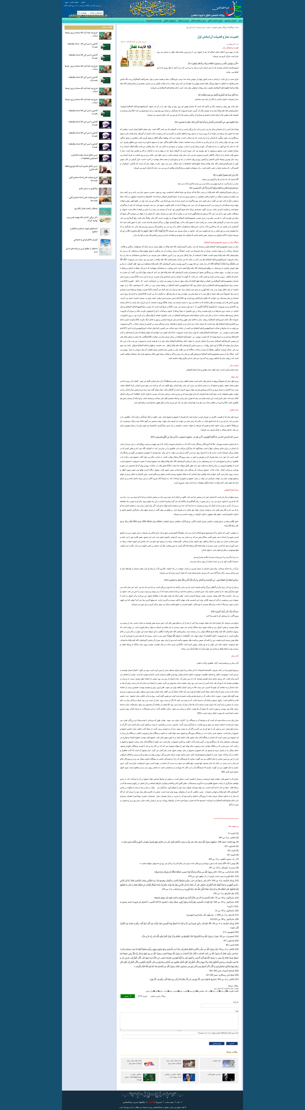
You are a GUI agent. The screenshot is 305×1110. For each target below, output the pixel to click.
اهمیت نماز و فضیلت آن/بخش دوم (226, 988)
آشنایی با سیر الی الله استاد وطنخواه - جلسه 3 (83, 123)
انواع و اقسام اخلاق (215, 20)
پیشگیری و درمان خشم (88, 188)
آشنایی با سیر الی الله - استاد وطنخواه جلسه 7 (83, 45)
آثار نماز (223, 991)
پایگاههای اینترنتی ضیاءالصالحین (134, 1102)
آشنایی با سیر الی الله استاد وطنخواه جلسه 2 (83, 134)
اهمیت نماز (184, 991)
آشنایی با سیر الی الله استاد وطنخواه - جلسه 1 (83, 145)
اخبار (150, 1102)
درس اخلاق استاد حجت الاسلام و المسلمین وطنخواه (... (84, 156)
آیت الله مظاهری (204, 991)
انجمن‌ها (159, 1102)
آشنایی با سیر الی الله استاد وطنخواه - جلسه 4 (83, 112)
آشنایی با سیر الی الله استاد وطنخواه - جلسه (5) (83, 79)
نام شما (235, 1002)
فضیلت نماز (173, 991)
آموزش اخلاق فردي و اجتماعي (86, 240)
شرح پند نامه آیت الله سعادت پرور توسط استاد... (81, 34)
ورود (66, 2)
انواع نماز (193, 991)
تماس (83, 2)
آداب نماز (215, 991)
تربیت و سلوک (183, 20)
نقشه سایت (74, 2)
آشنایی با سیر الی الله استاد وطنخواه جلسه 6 (83, 56)
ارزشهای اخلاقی (170, 20)
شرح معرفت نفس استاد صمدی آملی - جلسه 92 (83, 199)
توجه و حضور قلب (214, 1074)
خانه (240, 20)
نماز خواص (149, 991)
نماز (156, 991)
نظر (236, 1011)
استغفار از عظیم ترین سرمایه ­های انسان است (82, 250)
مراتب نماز (164, 991)
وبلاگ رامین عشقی (219, 27)
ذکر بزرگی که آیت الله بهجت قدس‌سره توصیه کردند (82, 219)
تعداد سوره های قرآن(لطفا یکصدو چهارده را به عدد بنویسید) (218, 1033)
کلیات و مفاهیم (230, 20)
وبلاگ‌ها (231, 27)
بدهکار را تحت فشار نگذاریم (86, 208)
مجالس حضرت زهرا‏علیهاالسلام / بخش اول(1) (133, 1077)
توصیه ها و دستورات (153, 20)
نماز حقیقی (217, 1061)
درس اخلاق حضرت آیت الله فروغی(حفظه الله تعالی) (81, 168)
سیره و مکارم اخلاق (198, 20)
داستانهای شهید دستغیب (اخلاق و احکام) (84, 230)
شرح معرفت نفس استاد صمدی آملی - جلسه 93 (83, 179)
